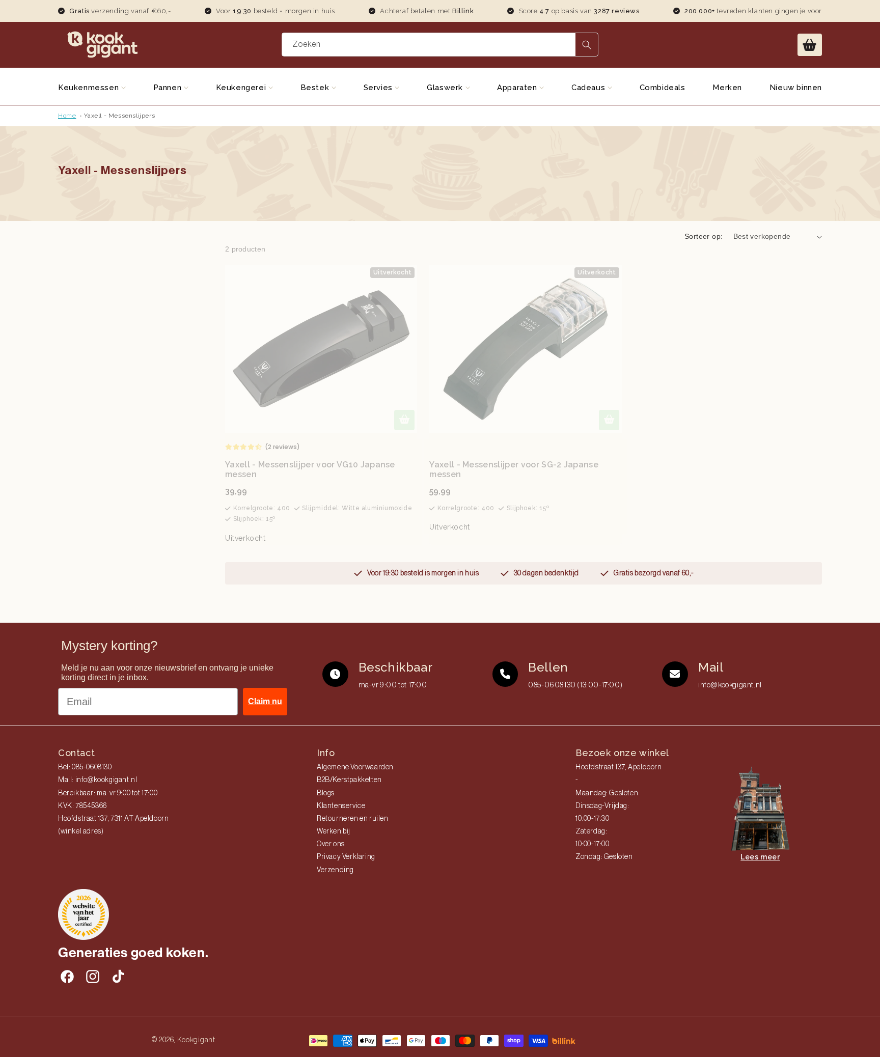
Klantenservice (341, 806)
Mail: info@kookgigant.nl (97, 780)
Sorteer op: (703, 236)
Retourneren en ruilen (353, 818)
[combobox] (440, 44)
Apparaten (518, 87)
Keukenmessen (89, 87)
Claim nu (265, 701)
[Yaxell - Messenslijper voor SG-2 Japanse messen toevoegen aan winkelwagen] (609, 420)
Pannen (168, 87)
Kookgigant (196, 1040)
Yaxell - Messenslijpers (119, 115)
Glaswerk (446, 87)
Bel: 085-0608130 (85, 767)
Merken (727, 87)
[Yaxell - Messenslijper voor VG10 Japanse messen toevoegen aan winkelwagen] (404, 420)
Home (67, 115)
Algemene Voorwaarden (355, 767)
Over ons (331, 844)
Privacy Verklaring (346, 856)
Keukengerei (242, 87)
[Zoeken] (586, 45)
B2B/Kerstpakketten (349, 780)
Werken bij (333, 831)
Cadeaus (589, 87)
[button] (810, 45)
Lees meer (760, 857)
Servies (379, 87)
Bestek (316, 87)
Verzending (335, 870)
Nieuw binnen (795, 87)
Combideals (662, 87)
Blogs (326, 793)
